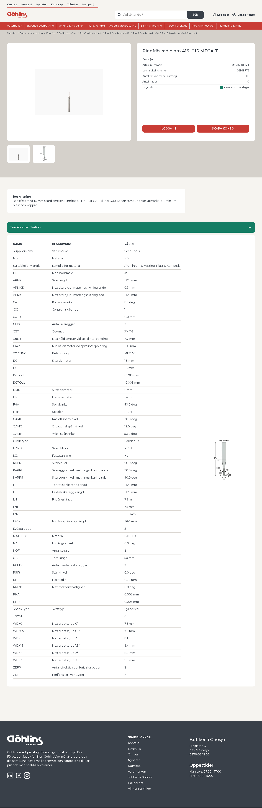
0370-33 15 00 (199, 754)
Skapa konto (246, 14)
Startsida (11, 33)
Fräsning (50, 33)
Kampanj (88, 4)
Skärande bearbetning (31, 33)
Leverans (134, 748)
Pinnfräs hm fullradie (91, 33)
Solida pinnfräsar (67, 33)
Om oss (12, 4)
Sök (195, 14)
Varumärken (137, 771)
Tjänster (72, 4)
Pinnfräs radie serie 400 (117, 33)
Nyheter (41, 4)
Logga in (223, 14)
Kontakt (26, 4)
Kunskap (57, 4)
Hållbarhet (135, 783)
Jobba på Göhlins (140, 777)
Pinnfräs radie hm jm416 (145, 33)
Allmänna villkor (139, 788)
